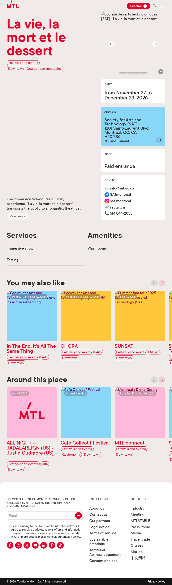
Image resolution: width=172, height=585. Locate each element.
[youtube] (35, 545)
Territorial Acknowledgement (105, 552)
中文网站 (138, 557)
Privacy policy (156, 581)
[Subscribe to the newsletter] (78, 515)
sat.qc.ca (117, 207)
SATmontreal (120, 194)
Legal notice (99, 526)
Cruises (137, 545)
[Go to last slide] (111, 44)
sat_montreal (120, 201)
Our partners (99, 520)
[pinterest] (52, 545)
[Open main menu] (162, 6)
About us (96, 508)
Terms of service (102, 533)
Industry (137, 508)
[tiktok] (60, 545)
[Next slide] (155, 44)
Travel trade (140, 539)
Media (136, 533)
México (137, 551)
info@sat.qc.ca (122, 188)
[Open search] (154, 6)
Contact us (98, 514)
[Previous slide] (154, 283)
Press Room (140, 526)
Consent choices (103, 560)
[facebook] (10, 545)
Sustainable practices (98, 541)
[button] (18, 216)
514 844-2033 (121, 213)
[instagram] (18, 545)
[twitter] (26, 545)
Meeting (137, 514)
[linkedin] (43, 545)
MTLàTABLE (140, 520)
